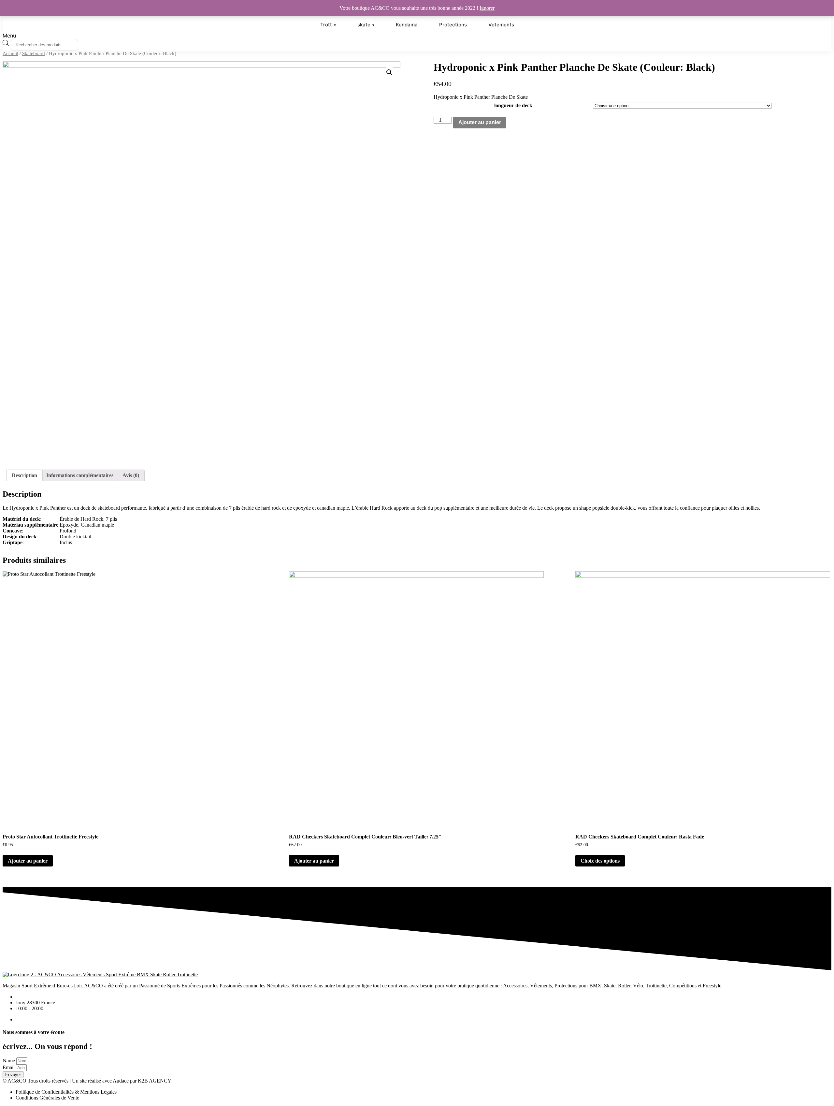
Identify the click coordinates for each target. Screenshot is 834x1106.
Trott (326, 25)
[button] (417, 35)
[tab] (24, 475)
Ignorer (487, 8)
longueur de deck (513, 105)
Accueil (10, 53)
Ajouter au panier (479, 122)
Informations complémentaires (79, 475)
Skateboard (33, 53)
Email (9, 1067)
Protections (453, 25)
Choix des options (600, 861)
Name (9, 1060)
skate (363, 25)
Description (24, 475)
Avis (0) (130, 475)
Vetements (501, 25)
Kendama (407, 25)
